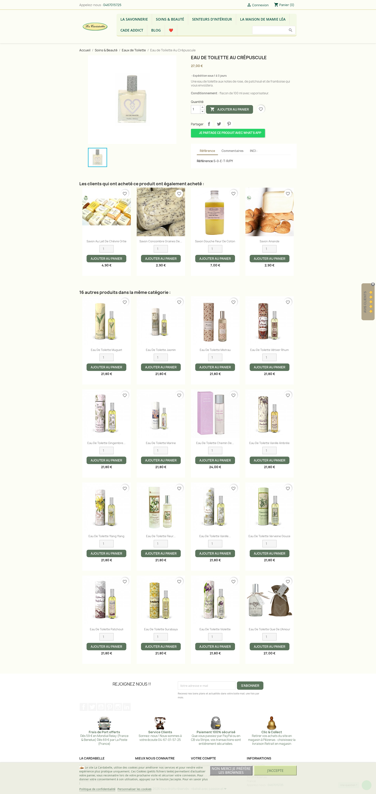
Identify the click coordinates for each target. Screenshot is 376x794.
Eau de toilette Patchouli (106, 629)
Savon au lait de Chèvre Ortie (107, 241)
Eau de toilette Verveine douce (269, 536)
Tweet (219, 124)
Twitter (92, 707)
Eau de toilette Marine (161, 443)
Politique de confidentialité (97, 789)
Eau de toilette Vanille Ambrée (269, 443)
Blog (156, 30)
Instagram (118, 707)
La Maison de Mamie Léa (263, 19)
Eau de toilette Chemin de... (215, 443)
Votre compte (203, 758)
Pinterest (229, 124)
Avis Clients (365, 302)
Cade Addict (131, 30)
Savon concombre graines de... (160, 241)
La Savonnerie (134, 19)
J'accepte (275, 770)
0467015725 (112, 5)
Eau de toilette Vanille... (215, 536)
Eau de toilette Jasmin (161, 350)
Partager (209, 124)
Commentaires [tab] (232, 151)
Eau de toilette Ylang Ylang (106, 536)
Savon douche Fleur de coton (215, 241)
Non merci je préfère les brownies (231, 770)
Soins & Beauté (170, 19)
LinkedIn (127, 707)
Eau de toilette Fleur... (161, 536)
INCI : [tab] (253, 151)
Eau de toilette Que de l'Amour (269, 629)
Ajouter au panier (229, 109)
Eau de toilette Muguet (106, 350)
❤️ (171, 30)
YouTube (101, 707)
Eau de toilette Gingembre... (106, 443)
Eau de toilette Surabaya (161, 629)
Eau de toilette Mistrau (215, 350)
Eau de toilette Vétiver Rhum (269, 350)
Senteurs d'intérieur (212, 19)
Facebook (84, 707)
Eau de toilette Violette (215, 629)
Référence (205, 161)
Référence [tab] (207, 151)
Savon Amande (269, 241)
